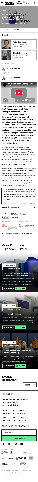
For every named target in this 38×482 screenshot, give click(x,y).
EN (29, 3)
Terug (4, 10)
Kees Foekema (13, 68)
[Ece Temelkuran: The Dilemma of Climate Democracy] (19, 352)
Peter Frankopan (20, 42)
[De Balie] (9, 3)
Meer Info (10, 288)
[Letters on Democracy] (12, 314)
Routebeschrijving (9, 405)
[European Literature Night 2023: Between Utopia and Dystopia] (19, 274)
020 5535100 (18, 410)
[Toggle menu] (2, 3)
